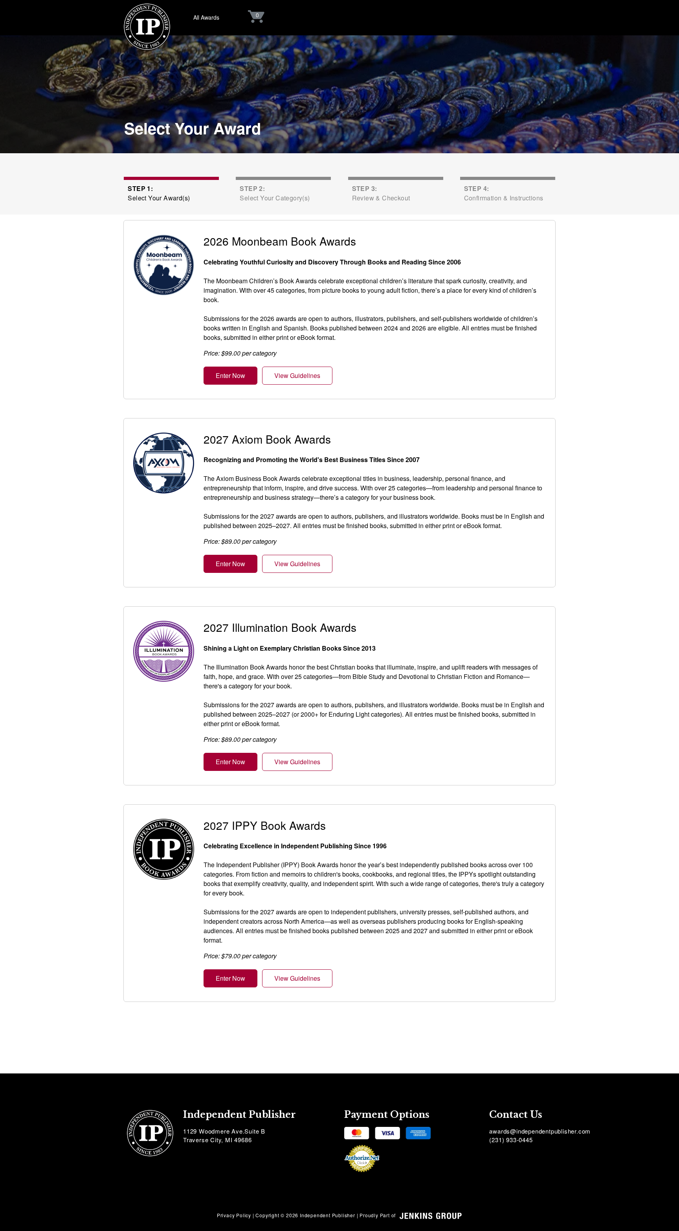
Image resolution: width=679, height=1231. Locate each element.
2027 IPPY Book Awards (265, 825)
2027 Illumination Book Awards (280, 627)
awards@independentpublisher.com (540, 1131)
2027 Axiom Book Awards (267, 439)
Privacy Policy (234, 1215)
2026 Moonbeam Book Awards (280, 241)
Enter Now (230, 375)
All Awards (206, 17)
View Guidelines (297, 375)
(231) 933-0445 (510, 1140)
